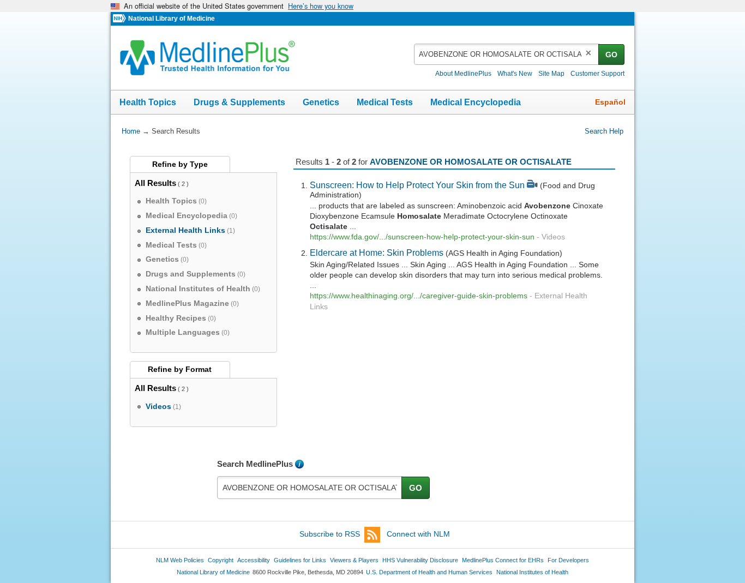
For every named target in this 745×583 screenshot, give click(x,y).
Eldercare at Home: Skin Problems (376, 252)
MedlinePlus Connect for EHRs (503, 560)
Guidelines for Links (300, 560)
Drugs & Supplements (239, 102)
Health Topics (147, 102)
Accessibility (253, 560)
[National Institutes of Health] (120, 19)
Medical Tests (385, 102)
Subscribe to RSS (329, 534)
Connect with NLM (418, 534)
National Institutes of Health (532, 572)
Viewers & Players (354, 560)
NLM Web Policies (180, 560)
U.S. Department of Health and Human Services (429, 572)
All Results (155, 183)
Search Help (604, 131)
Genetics (321, 102)
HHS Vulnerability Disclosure (420, 560)
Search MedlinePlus (255, 463)
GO (611, 54)
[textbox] (507, 54)
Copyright (220, 560)
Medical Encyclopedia (475, 102)
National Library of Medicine (171, 18)
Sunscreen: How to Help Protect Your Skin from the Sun (417, 185)
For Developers (568, 560)
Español (610, 102)
